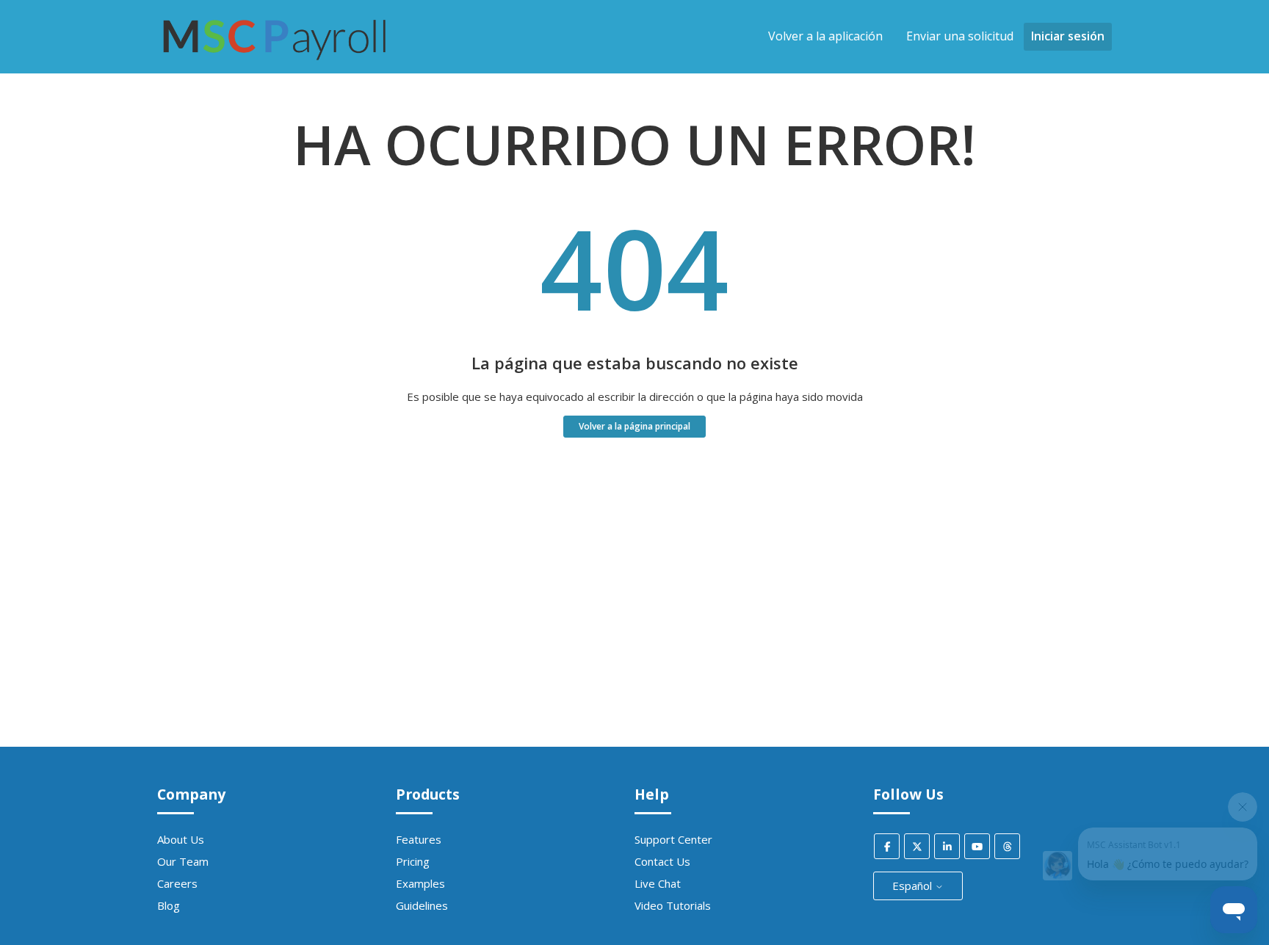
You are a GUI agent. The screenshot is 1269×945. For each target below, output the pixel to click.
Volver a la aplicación (825, 36)
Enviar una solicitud (959, 36)
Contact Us (662, 861)
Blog (168, 905)
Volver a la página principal (634, 426)
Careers (177, 883)
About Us (180, 839)
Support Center (673, 839)
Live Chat (657, 883)
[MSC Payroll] (274, 66)
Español (913, 885)
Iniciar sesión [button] (1067, 36)
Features (418, 839)
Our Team (183, 861)
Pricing (413, 861)
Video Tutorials (672, 905)
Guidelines (422, 905)
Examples (420, 883)
